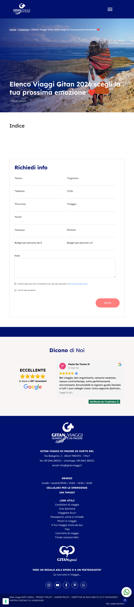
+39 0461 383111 (85, 460)
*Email (18, 216)
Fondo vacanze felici (67, 537)
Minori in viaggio (67, 520)
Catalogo (24, 29)
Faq (67, 529)
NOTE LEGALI (27, 597)
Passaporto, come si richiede (67, 516)
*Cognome (72, 178)
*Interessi (20, 230)
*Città (70, 191)
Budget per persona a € (80, 242)
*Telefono (20, 191)
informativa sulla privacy (78, 284)
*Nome (18, 178)
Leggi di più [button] (65, 392)
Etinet (122, 603)
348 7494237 (67, 492)
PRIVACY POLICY (44, 597)
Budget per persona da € (28, 242)
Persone (71, 229)
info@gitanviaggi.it (71, 465)
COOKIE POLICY (62, 597)
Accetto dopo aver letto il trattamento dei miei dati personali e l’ (52, 284)
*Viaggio (71, 204)
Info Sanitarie (67, 508)
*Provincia (20, 204)
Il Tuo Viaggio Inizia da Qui (67, 525)
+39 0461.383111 (52, 460)
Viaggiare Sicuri (67, 512)
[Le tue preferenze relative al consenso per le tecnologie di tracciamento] (6, 601)
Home (12, 29)
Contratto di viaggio (67, 533)
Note (17, 255)
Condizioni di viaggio (67, 504)
